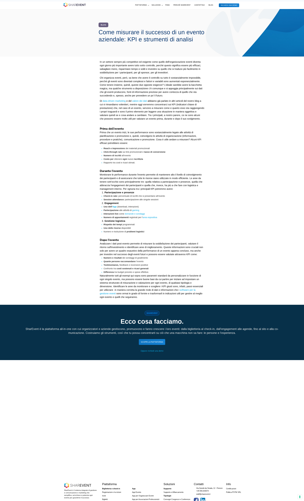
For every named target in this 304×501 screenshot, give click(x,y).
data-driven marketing (114, 101)
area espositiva (150, 217)
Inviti (104, 496)
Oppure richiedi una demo (152, 351)
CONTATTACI (199, 5)
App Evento (136, 492)
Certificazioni (231, 489)
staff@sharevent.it (203, 494)
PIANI (167, 5)
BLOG (211, 5)
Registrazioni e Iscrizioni (111, 492)
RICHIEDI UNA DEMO (229, 5)
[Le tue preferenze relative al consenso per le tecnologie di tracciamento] (300, 497)
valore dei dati (139, 101)
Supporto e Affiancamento (173, 492)
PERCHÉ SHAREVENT (182, 5)
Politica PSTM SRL (233, 492)
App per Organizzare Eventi (143, 496)
